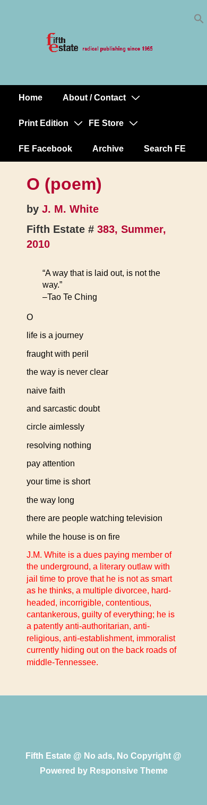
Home (30, 97)
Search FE (165, 148)
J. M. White (70, 209)
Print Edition (43, 123)
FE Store (106, 123)
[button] (199, 21)
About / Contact (94, 97)
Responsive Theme (129, 770)
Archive (108, 148)
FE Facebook (45, 148)
